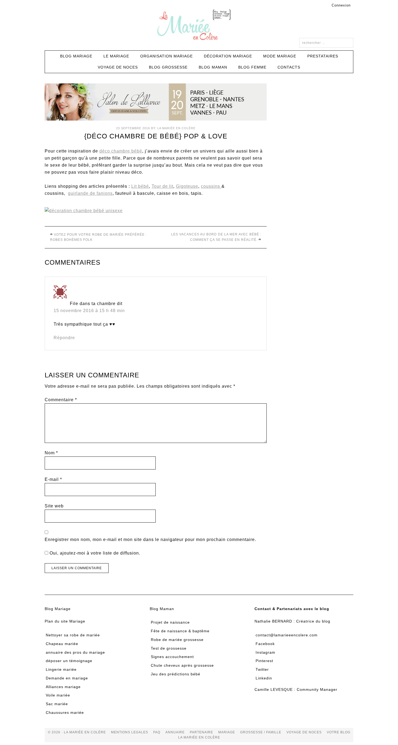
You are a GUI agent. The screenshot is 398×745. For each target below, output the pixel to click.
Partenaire (201, 732)
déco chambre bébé (120, 151)
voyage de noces (304, 732)
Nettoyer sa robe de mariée (73, 635)
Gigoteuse (187, 186)
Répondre (64, 337)
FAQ (156, 732)
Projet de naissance (170, 622)
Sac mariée (57, 704)
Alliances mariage (63, 687)
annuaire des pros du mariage (75, 652)
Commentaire (61, 399)
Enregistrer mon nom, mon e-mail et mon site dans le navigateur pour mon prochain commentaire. (150, 539)
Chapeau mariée (62, 644)
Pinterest (264, 661)
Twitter (262, 669)
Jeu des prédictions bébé (175, 674)
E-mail (53, 479)
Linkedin (264, 678)
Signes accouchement (172, 657)
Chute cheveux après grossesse (182, 665)
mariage (226, 732)
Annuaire (175, 732)
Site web (54, 506)
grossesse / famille (260, 732)
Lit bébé (140, 186)
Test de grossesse (169, 648)
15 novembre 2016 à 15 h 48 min (89, 310)
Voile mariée (58, 695)
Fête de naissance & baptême (180, 631)
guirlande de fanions (90, 193)
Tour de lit (162, 186)
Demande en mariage (67, 678)
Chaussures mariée (65, 712)
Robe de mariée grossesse (177, 639)
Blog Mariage (58, 609)
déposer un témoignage (69, 661)
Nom (51, 453)
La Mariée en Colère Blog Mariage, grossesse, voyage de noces (199, 25)
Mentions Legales (129, 732)
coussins (211, 186)
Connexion (341, 5)
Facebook (265, 644)
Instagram (265, 652)
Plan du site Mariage (65, 621)
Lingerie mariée (61, 669)
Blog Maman (162, 609)
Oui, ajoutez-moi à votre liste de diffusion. (94, 553)
